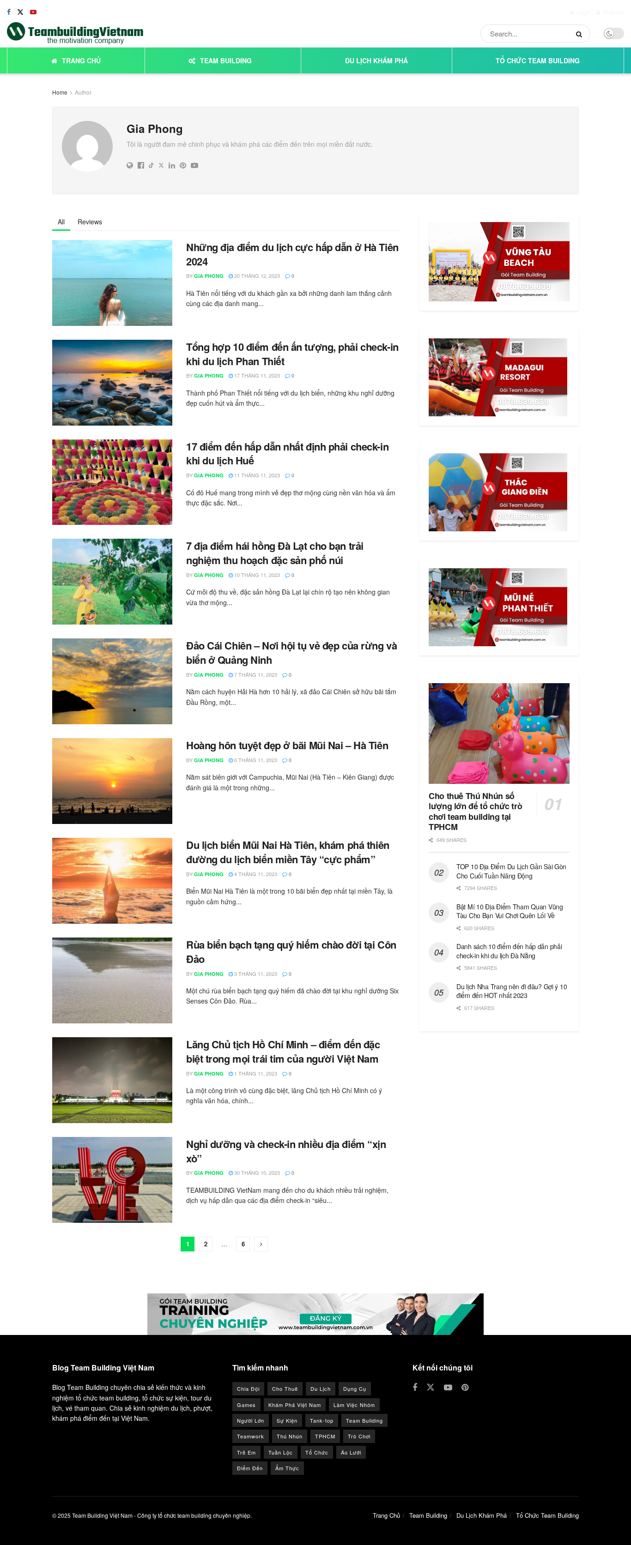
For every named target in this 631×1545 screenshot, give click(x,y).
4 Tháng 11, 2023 (255, 874)
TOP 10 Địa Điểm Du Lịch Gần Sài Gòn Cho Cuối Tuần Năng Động (511, 871)
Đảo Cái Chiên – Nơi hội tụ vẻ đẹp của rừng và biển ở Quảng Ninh (291, 652)
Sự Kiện (287, 1420)
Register (612, 12)
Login (583, 12)
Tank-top (322, 1420)
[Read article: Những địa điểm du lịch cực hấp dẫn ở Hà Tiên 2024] (112, 283)
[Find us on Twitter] (20, 12)
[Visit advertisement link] (315, 1314)
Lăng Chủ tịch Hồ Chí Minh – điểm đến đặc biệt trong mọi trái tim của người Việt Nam (283, 1051)
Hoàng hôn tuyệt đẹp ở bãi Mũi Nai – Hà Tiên (287, 745)
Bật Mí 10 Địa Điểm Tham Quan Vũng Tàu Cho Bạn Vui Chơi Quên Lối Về (509, 911)
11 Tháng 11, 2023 (256, 475)
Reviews (90, 221)
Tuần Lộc (280, 1452)
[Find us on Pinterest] (464, 1388)
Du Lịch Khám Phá (376, 60)
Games (246, 1404)
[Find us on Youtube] (33, 12)
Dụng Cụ (354, 1388)
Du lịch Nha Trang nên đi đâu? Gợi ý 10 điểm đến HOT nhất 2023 (511, 991)
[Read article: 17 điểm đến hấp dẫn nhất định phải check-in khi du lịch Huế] (112, 482)
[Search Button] (580, 33)
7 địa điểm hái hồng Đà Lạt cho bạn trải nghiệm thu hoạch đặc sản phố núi (275, 552)
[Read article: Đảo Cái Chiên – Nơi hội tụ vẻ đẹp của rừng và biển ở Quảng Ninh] (112, 681)
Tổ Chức (316, 1452)
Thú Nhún (290, 1436)
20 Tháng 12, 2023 (256, 275)
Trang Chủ (81, 60)
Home (59, 92)
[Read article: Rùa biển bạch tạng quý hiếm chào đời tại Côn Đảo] (112, 980)
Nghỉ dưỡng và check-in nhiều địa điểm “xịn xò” (286, 1151)
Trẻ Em (246, 1452)
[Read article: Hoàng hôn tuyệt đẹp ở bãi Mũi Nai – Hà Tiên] (112, 781)
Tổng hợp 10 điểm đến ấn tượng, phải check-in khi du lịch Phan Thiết (292, 353)
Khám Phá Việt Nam (294, 1404)
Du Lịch (320, 1388)
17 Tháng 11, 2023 (256, 375)
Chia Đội (248, 1388)
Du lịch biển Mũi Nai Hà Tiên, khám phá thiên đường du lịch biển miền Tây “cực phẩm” (287, 851)
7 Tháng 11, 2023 (255, 674)
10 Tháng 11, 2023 (256, 574)
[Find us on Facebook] (9, 12)
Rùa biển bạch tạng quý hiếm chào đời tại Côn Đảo (291, 951)
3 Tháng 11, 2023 (255, 973)
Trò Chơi (359, 1436)
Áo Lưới (351, 1452)
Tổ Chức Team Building (538, 60)
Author (83, 92)
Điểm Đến (250, 1468)
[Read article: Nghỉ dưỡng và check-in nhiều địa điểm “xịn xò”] (112, 1180)
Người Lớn (250, 1420)
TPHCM (325, 1436)
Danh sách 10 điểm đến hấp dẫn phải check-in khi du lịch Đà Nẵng (509, 951)
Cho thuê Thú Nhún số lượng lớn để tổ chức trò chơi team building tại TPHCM (475, 811)
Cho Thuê (285, 1388)
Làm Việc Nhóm (354, 1404)
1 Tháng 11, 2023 (255, 1073)
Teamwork (250, 1436)
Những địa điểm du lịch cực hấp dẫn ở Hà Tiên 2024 (292, 254)
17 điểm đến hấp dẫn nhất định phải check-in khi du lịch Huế (287, 453)
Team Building (226, 60)
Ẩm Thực (287, 1468)
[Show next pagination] (261, 1244)
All (61, 221)
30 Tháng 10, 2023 (256, 1172)
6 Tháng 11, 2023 (255, 759)
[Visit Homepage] (75, 33)
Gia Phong (209, 275)
